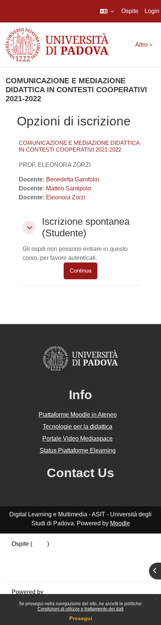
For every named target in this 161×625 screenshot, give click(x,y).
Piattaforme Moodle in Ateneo (78, 414)
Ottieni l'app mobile (37, 571)
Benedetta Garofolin (72, 179)
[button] (106, 11)
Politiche (23, 562)
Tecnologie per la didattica (77, 426)
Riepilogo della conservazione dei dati (62, 553)
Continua (80, 271)
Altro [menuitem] (141, 44)
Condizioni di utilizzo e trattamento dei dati (80, 609)
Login (152, 11)
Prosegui (80, 618)
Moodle (120, 523)
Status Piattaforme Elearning (78, 450)
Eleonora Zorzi (65, 197)
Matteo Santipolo (68, 188)
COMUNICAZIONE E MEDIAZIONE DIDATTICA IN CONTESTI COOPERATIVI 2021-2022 (79, 146)
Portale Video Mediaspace (77, 438)
